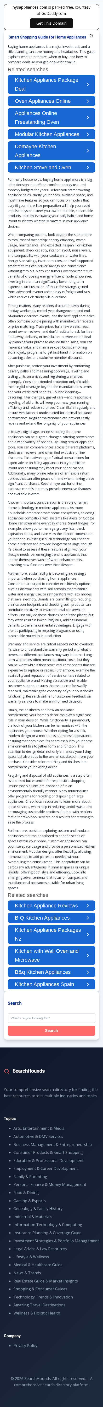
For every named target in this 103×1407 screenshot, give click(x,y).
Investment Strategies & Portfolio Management (56, 1240)
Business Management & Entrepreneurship (52, 1144)
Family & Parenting (30, 1176)
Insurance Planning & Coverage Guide (47, 1232)
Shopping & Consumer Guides (40, 1289)
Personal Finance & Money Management (49, 1184)
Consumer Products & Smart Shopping (48, 1152)
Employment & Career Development (45, 1168)
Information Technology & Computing (47, 1224)
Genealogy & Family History (38, 1208)
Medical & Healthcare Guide (38, 1264)
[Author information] (91, 36)
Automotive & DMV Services (38, 1136)
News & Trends (27, 1273)
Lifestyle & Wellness (31, 1257)
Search (51, 1031)
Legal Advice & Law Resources (40, 1248)
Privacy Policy (25, 1345)
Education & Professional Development (48, 1160)
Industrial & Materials (32, 1216)
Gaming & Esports (29, 1200)
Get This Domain (51, 23)
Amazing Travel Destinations (39, 1305)
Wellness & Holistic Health (36, 1313)
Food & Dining (26, 1192)
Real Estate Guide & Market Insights (45, 1281)
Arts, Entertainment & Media (38, 1128)
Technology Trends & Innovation (43, 1297)
